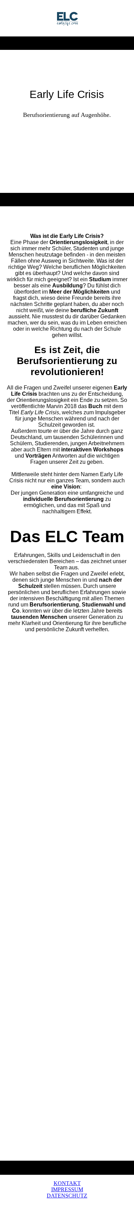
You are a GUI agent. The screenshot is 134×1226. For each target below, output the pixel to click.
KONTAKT (67, 1183)
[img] (67, 18)
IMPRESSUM (67, 1189)
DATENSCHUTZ (67, 1195)
